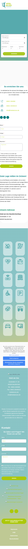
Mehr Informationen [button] (14, 355)
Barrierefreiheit (14, 539)
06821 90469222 (11, 106)
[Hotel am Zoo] (7, 5)
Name (1, 125)
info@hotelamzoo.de (12, 110)
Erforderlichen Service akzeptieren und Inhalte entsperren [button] (14, 363)
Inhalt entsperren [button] (14, 358)
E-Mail (1, 133)
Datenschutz (14, 535)
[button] (24, 5)
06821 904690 (10, 101)
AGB (14, 532)
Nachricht (2, 141)
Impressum (14, 529)
